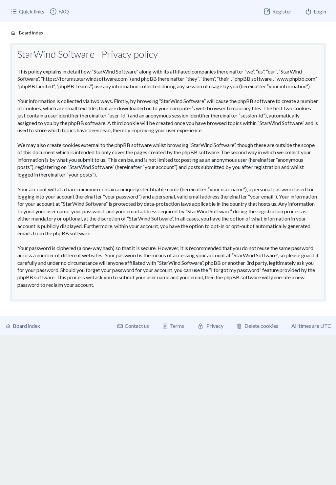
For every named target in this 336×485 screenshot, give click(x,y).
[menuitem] (59, 11)
